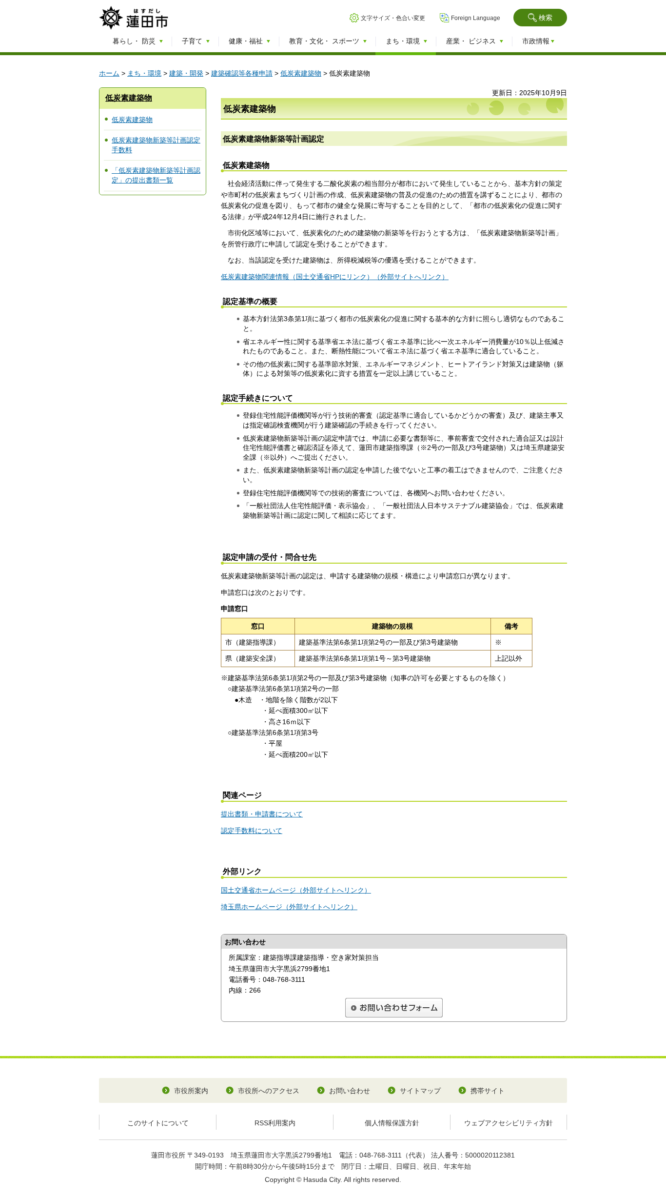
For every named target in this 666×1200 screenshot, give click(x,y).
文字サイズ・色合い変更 (393, 18)
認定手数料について (251, 830)
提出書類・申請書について (262, 814)
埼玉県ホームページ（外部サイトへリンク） (289, 907)
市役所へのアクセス (268, 1091)
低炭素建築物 (300, 73)
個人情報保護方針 (392, 1123)
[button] (540, 17)
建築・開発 (186, 73)
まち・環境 (144, 73)
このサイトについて (158, 1123)
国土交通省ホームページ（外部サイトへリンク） (296, 890)
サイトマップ (420, 1091)
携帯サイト (487, 1091)
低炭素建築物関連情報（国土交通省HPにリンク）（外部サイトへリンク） (335, 277)
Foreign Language (475, 18)
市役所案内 (191, 1091)
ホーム (109, 73)
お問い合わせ (349, 1091)
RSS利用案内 (275, 1123)
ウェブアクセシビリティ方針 (508, 1123)
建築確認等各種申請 (242, 73)
